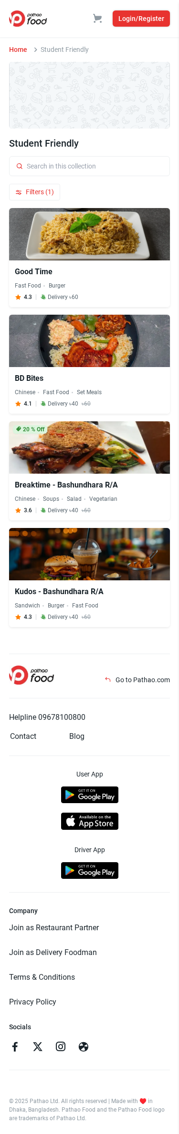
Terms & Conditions (42, 977)
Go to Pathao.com (142, 680)
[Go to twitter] (37, 1047)
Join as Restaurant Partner (54, 927)
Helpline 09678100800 (47, 717)
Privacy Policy (32, 1001)
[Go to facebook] (15, 1047)
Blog (76, 736)
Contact (23, 736)
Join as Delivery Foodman (53, 952)
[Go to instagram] (60, 1047)
